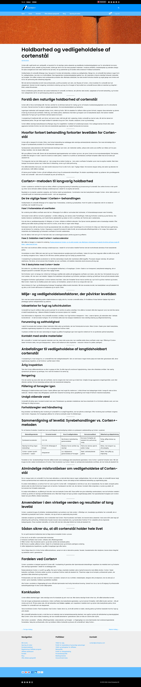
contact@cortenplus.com (97, 643)
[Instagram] (114, 2)
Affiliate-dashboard (27, 651)
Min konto (25, 643)
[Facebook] (109, 2)
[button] (118, 8)
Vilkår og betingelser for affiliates (66, 647)
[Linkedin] (116, 2)
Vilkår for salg (60, 643)
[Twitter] (111, 2)
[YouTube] (118, 2)
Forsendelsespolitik (61, 653)
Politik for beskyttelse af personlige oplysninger (70, 645)
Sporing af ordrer (75, 13)
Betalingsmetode (61, 656)
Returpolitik (59, 649)
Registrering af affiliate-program (31, 649)
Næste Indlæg (114, 629)
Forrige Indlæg (27, 629)
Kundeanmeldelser (27, 647)
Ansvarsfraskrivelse (62, 658)
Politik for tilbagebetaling (63, 651)
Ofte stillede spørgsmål (52, 13)
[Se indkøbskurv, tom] (109, 13)
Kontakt (38, 13)
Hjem (23, 13)
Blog (64, 13)
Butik (30, 13)
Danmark (103, 2)
